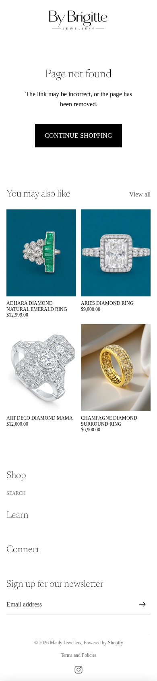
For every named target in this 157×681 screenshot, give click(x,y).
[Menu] (9, 20)
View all (140, 194)
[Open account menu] (129, 20)
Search (16, 493)
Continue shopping (78, 135)
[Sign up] (142, 604)
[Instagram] (78, 670)
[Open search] (26, 20)
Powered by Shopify (103, 643)
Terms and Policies (79, 655)
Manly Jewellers (65, 643)
